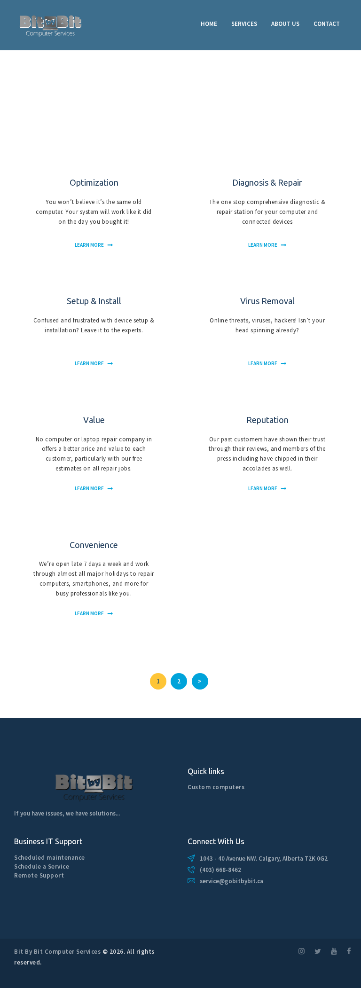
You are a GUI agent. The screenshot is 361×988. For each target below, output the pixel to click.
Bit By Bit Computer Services (57, 952)
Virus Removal (267, 301)
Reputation (267, 419)
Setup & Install (94, 301)
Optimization (94, 182)
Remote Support (39, 875)
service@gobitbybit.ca (231, 881)
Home (22, 102)
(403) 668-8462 (220, 870)
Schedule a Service (41, 866)
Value (94, 419)
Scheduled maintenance (49, 858)
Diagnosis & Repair (267, 182)
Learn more (89, 245)
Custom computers (216, 787)
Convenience (94, 544)
